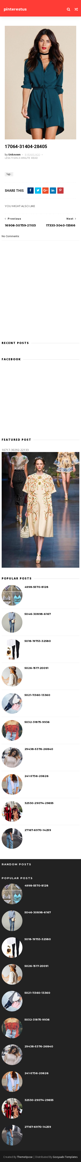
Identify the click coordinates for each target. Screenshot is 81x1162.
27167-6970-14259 (38, 830)
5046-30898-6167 (38, 614)
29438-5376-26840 (39, 749)
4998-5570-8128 (36, 587)
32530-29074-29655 (39, 803)
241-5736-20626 (36, 776)
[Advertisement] (40, 401)
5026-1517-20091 (36, 668)
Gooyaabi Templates (65, 1157)
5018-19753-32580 (38, 641)
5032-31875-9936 (37, 722)
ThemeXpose (25, 1157)
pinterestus (15, 9)
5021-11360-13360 (37, 695)
